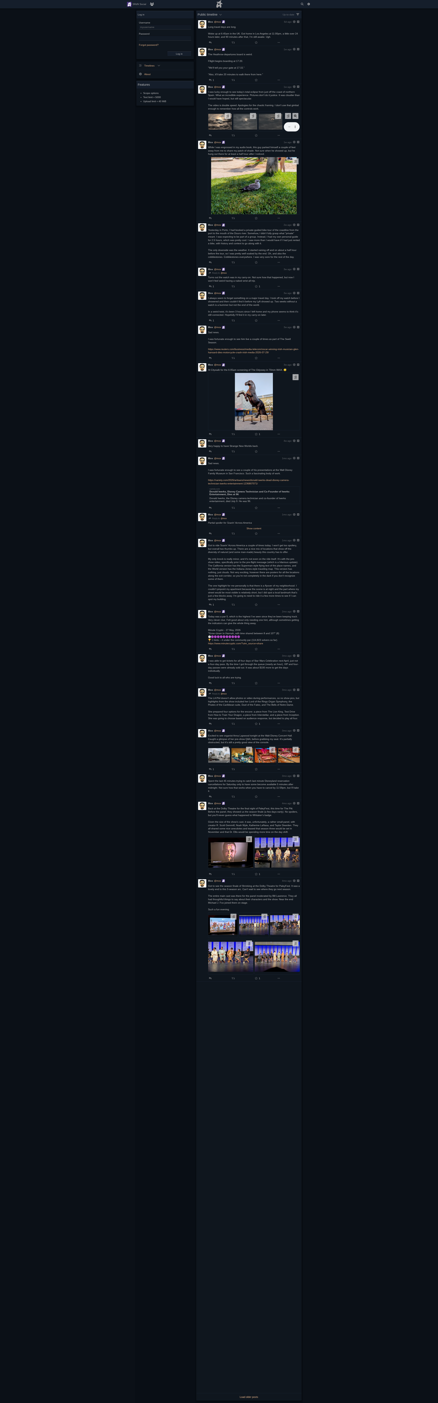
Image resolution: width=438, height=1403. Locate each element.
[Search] (302, 4)
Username (144, 22)
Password (144, 33)
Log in (179, 53)
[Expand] (298, 21)
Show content (254, 528)
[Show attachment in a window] (295, 116)
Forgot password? (149, 45)
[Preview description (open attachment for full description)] (228, 116)
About (147, 74)
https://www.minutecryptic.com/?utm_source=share (235, 643)
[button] (210, 42)
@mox (217, 21)
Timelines (149, 65)
